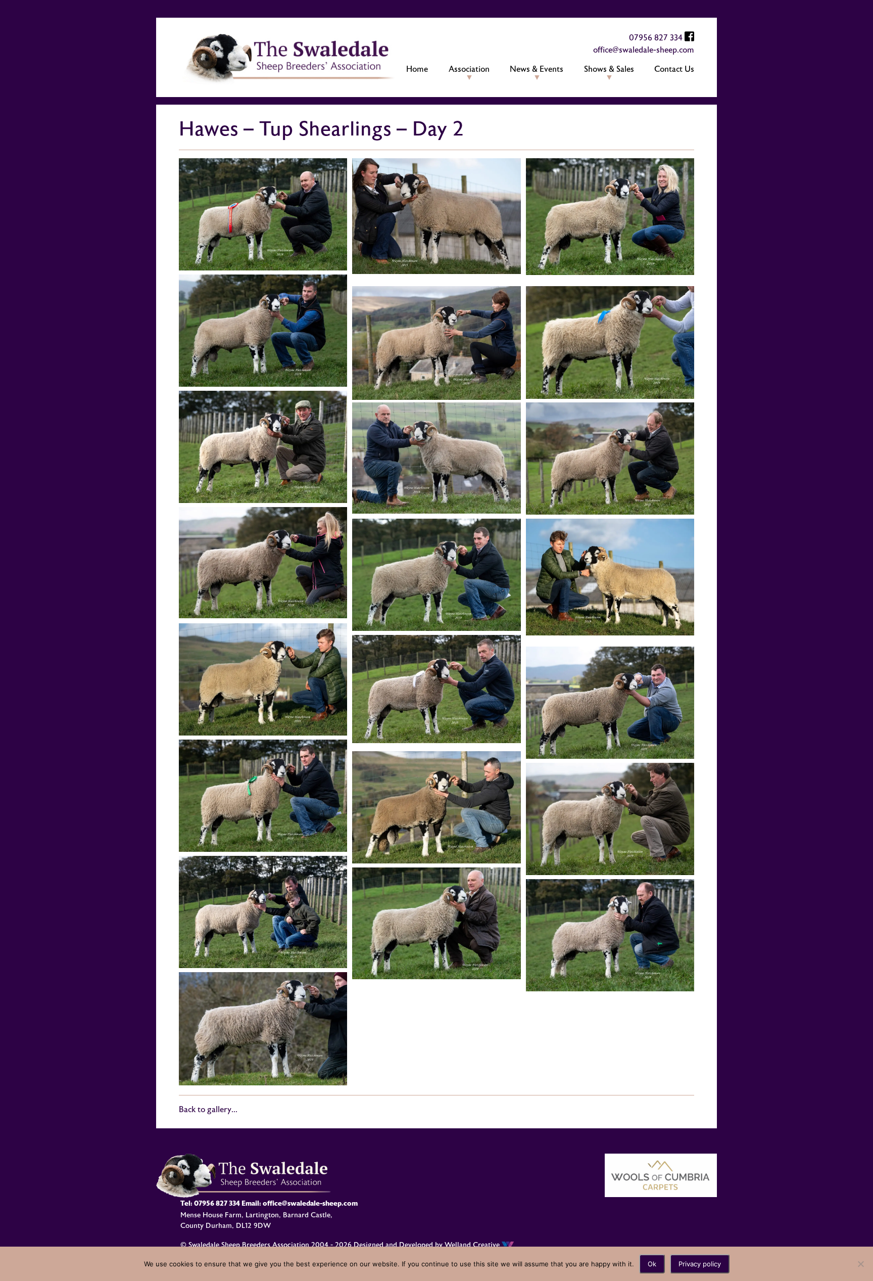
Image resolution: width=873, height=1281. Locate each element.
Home (417, 69)
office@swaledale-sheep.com (643, 50)
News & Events (536, 69)
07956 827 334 (656, 38)
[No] (860, 1264)
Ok (652, 1264)
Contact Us (674, 69)
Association (469, 69)
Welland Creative (473, 1245)
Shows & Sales (609, 69)
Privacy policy (699, 1264)
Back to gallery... (208, 1110)
